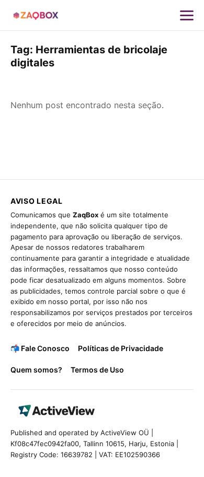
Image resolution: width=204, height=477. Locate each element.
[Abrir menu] (187, 15)
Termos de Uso (97, 369)
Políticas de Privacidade (120, 348)
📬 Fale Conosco (40, 348)
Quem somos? (36, 369)
